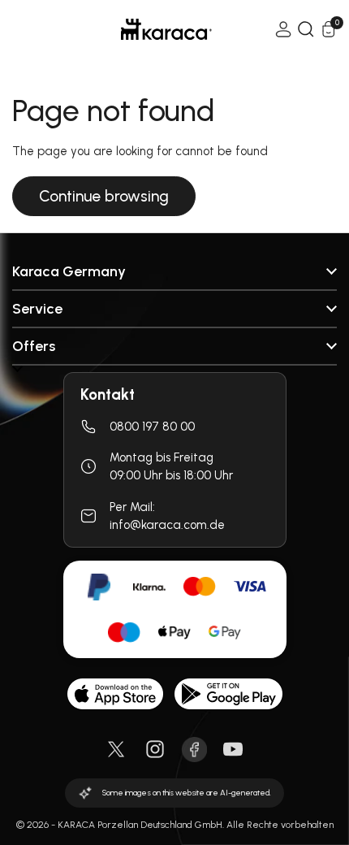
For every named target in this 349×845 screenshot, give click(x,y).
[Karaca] (143, 29)
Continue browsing (104, 196)
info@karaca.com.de (167, 525)
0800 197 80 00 (152, 426)
